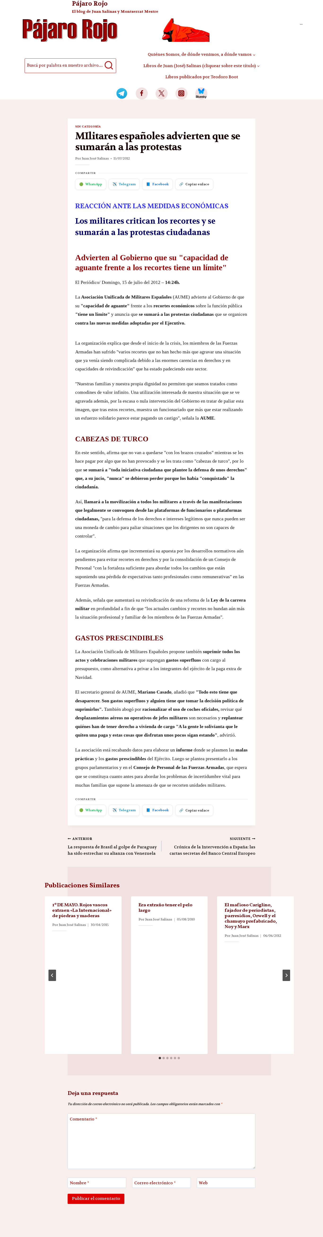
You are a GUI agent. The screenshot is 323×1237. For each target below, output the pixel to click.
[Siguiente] (286, 975)
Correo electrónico (155, 1182)
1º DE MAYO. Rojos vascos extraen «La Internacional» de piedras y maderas (81, 910)
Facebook (157, 184)
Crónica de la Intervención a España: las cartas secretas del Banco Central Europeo (212, 846)
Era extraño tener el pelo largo (165, 908)
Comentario (83, 1119)
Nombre (79, 1182)
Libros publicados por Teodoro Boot (201, 76)
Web (203, 1182)
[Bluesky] (201, 93)
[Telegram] (122, 93)
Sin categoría (88, 126)
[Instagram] (181, 93)
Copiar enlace (194, 184)
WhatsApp (90, 184)
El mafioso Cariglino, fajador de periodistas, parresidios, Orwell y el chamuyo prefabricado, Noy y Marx (251, 916)
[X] (162, 93)
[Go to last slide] (52, 975)
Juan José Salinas (95, 158)
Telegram (124, 184)
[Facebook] (142, 93)
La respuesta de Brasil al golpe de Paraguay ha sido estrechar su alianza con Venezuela (112, 846)
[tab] (160, 1058)
